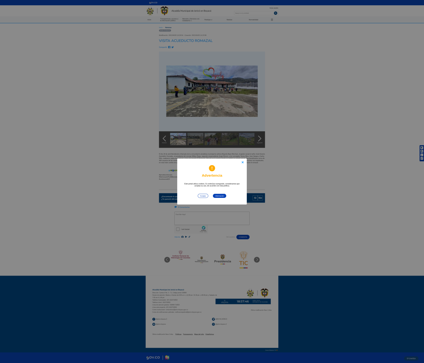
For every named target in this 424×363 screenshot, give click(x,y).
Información (219, 196)
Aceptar (203, 196)
